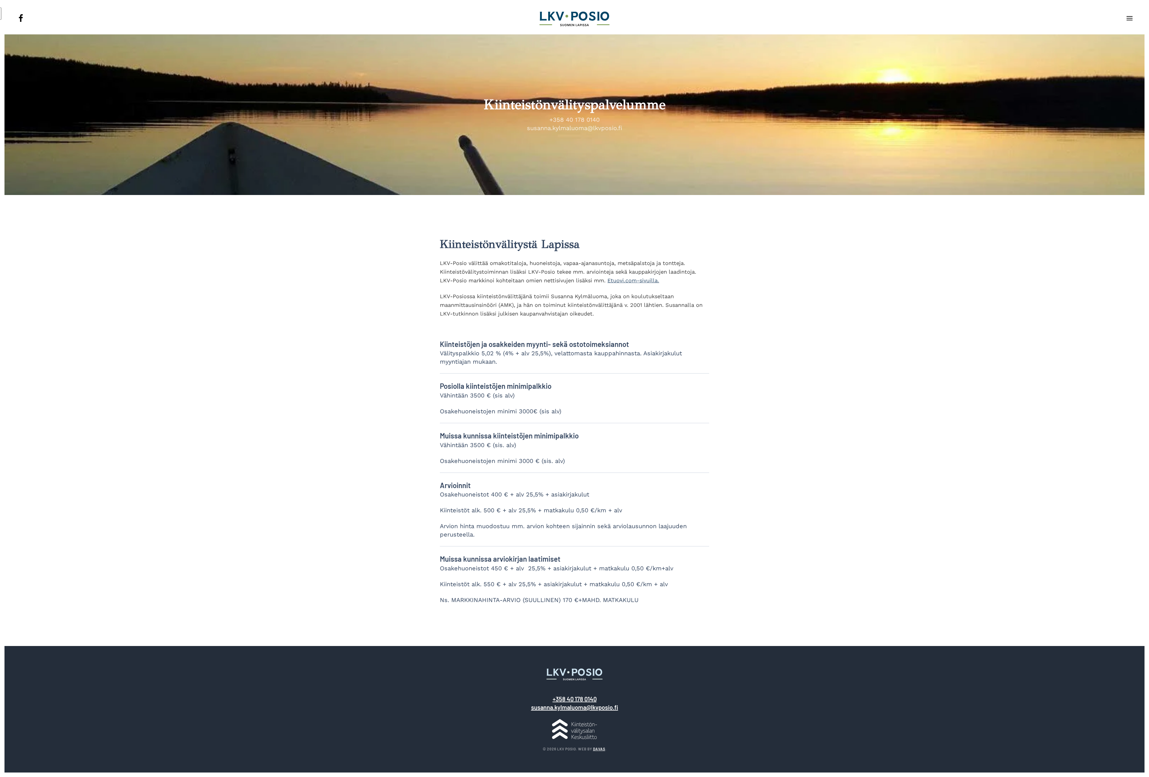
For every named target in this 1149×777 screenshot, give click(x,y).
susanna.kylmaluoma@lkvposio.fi (574, 128)
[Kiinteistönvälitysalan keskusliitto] (574, 728)
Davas (599, 749)
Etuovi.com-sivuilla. (633, 280)
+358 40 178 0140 (574, 119)
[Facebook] (20, 21)
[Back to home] (574, 19)
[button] (1130, 19)
